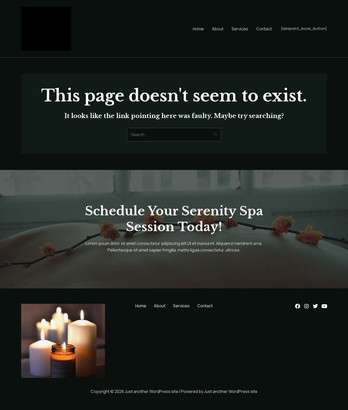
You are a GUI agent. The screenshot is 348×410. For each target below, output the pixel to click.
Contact (264, 29)
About (217, 29)
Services (240, 29)
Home (198, 29)
